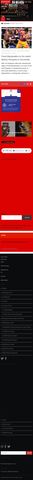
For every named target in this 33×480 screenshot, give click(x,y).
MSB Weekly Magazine (10, 353)
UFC (14, 51)
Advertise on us (7, 292)
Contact (3, 276)
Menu (8, 19)
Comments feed (7, 428)
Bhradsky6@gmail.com (8, 463)
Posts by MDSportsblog (9, 249)
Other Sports (6, 51)
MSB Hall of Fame (8, 344)
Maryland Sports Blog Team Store (13, 318)
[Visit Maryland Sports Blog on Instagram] (2, 447)
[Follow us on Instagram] (27, 84)
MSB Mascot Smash (10, 336)
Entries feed (6, 424)
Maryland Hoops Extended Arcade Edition (17, 327)
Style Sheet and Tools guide (4, 259)
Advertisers (4, 280)
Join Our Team (5, 265)
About (4, 288)
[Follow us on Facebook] (22, 84)
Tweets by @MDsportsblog (9, 471)
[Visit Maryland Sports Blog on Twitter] (2, 359)
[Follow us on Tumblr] (30, 84)
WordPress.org (7, 433)
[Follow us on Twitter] (25, 84)
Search (3, 214)
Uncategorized (23, 51)
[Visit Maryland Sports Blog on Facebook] (6, 359)
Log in (4, 420)
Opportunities (8, 310)
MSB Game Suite (8, 323)
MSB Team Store (7, 348)
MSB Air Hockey (9, 331)
